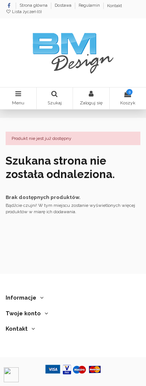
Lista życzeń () (26, 11)
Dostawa (64, 5)
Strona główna (34, 5)
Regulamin (90, 5)
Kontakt (114, 5)
